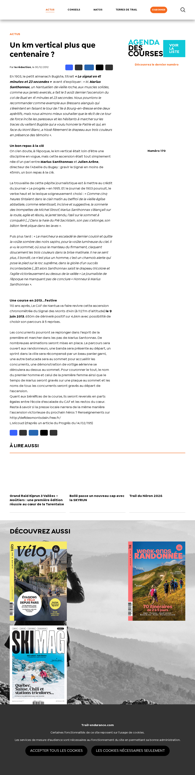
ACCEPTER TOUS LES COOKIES (56, 750)
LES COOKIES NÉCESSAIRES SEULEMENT (130, 750)
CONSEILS (74, 10)
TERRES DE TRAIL (126, 10)
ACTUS (50, 10)
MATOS (98, 10)
